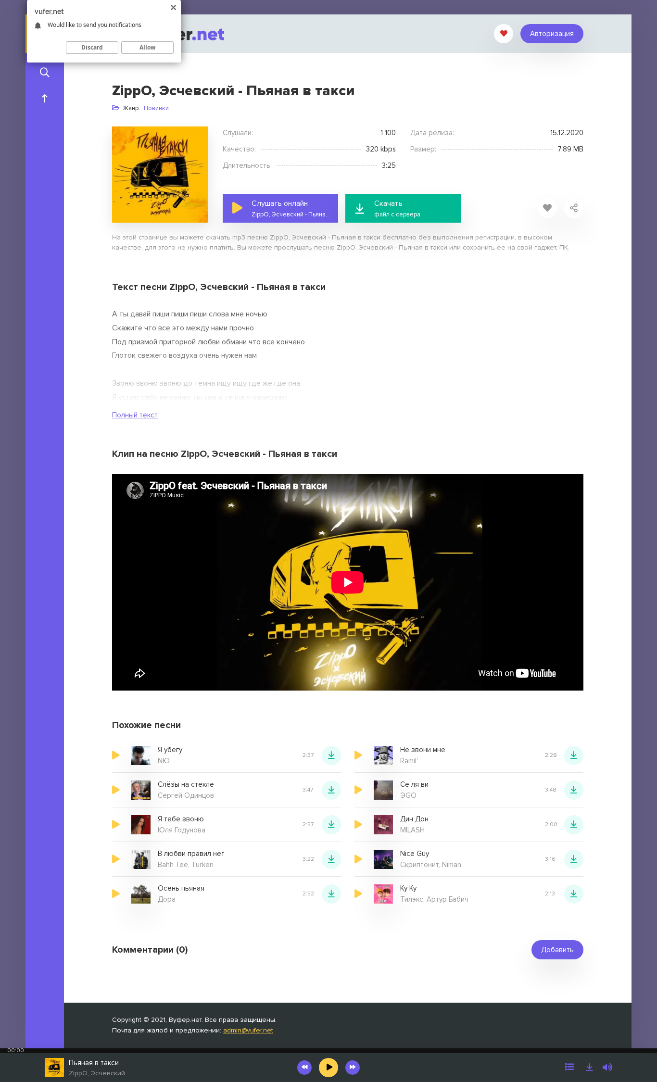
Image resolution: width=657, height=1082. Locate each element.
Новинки (156, 108)
